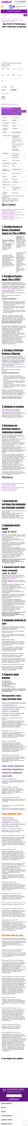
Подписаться (13, 1099)
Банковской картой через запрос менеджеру (13, 487)
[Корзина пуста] (17, 7)
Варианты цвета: (6, 65)
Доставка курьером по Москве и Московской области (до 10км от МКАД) (13, 210)
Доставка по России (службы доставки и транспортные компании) (12, 213)
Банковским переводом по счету (10, 489)
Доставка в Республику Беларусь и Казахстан (13, 214)
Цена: (3, 90)
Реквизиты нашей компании (9, 490)
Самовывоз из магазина (8, 216)
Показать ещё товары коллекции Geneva (11, 63)
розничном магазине (7, 410)
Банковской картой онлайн (8, 486)
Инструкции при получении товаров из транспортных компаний (11, 218)
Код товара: (4, 86)
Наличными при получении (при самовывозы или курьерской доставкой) (13, 484)
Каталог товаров (14, 11)
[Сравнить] (3, 97)
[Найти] (25, 15)
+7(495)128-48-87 (6, 288)
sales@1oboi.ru (18, 288)
